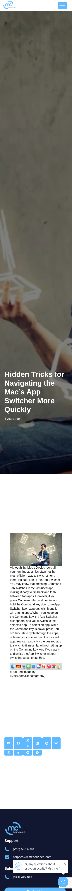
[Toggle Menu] (62, 5)
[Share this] (18, 743)
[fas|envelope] (8, 857)
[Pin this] (46, 743)
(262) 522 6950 (23, 849)
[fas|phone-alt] (8, 849)
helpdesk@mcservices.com (32, 857)
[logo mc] (36, 828)
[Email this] (8, 743)
